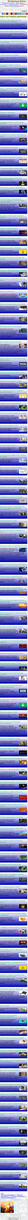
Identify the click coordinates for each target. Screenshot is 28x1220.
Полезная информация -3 (18, 1196)
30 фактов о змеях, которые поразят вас (12, 487)
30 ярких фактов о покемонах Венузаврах (13, 853)
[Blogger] (9, 14)
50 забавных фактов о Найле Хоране (11, 1103)
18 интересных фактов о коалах (10, 738)
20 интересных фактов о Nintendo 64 (11, 989)
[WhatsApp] (22, 14)
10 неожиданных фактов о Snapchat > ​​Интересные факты (12, 391)
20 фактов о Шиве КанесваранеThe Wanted (13, 270)
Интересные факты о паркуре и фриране (13, 1138)
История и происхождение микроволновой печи (8, 1016)
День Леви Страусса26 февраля (10, 1070)
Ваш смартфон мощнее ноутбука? (11, 341)
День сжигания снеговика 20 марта (11, 467)
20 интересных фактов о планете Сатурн (13, 782)
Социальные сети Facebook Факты (11, 1094)
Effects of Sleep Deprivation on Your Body (12, 304)
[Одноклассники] (5, 14)
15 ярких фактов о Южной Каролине (11, 576)
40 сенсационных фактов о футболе (11, 477)
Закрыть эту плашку (13, 1219)
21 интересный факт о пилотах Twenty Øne (13, 938)
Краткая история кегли (7, 291)
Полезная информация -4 (8, 1197)
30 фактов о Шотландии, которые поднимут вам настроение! (10, 20)
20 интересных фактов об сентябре (11, 157)
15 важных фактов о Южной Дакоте (11, 588)
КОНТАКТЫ (3, 4)
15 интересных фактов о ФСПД (10, 887)
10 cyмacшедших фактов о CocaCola (11, 817)
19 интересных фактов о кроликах (11, 1148)
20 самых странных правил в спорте (11, 627)
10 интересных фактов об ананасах (11, 758)
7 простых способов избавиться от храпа (13, 413)
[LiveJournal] (16, 14)
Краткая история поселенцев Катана (11, 653)
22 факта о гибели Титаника (8, 228)
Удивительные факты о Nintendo (10, 248)
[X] (7, 14)
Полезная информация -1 (8, 1195)
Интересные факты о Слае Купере (11, 326)
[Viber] (20, 14)
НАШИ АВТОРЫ (14, 4)
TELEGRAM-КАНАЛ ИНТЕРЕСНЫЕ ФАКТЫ (15, 5)
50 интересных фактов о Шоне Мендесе (12, 187)
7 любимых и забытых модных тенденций (13, 927)
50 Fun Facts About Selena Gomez (10, 238)
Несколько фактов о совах (8, 520)
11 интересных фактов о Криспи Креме (12, 1028)
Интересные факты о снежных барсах (12, 435)
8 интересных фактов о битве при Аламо (13, 1050)
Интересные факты (18, 1)
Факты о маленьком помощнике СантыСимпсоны (10, 722)
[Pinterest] (27, 14)
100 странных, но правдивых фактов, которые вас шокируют (12, 875)
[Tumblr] (18, 14)
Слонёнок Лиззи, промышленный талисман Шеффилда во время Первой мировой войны (12, 200)
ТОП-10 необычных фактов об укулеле (12, 1038)
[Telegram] (25, 14)
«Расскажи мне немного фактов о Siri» (12, 372)
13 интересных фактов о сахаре (10, 1172)
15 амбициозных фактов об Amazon (11, 497)
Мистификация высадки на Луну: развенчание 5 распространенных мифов (13, 664)
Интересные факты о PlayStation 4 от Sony (13, 546)
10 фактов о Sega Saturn (7, 112)
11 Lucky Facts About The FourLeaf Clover (12, 1182)
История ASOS (4, 1005)
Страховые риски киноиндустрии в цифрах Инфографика (11, 686)
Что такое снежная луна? (8, 445)
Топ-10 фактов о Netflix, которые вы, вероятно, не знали (11, 792)
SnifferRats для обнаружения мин (10, 403)
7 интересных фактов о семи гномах (11, 168)
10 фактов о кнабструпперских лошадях (12, 769)
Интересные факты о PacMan (9, 748)
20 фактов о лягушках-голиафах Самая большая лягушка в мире (12, 975)
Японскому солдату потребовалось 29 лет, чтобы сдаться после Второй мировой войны (12, 508)
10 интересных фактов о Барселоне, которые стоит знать (11, 828)
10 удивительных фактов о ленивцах (11, 315)
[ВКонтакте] (3, 14)
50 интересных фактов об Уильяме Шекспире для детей (11, 178)
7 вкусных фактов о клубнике (9, 55)
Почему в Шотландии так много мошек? (12, 31)
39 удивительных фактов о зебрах (11, 381)
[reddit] (14, 14)
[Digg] (11, 14)
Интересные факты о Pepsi (8, 712)
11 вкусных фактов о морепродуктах (11, 77)
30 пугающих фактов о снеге (9, 425)
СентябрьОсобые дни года (8, 147)
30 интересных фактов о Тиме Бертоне (12, 1084)
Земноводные (20, 3)
